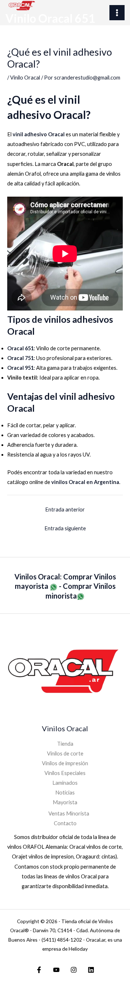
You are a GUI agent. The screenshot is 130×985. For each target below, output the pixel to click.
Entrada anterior (65, 509)
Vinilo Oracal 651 (50, 18)
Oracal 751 (20, 358)
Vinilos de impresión (65, 763)
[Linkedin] (91, 970)
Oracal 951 (20, 368)
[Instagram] (73, 970)
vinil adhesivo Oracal (39, 134)
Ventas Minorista (68, 813)
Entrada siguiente (65, 528)
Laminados (65, 783)
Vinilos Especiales (65, 773)
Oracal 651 (20, 348)
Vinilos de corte (65, 753)
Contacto (65, 823)
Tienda (65, 744)
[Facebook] (39, 970)
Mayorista (65, 802)
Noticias (65, 792)
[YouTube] (56, 970)
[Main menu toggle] (117, 12)
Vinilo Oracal (25, 77)
